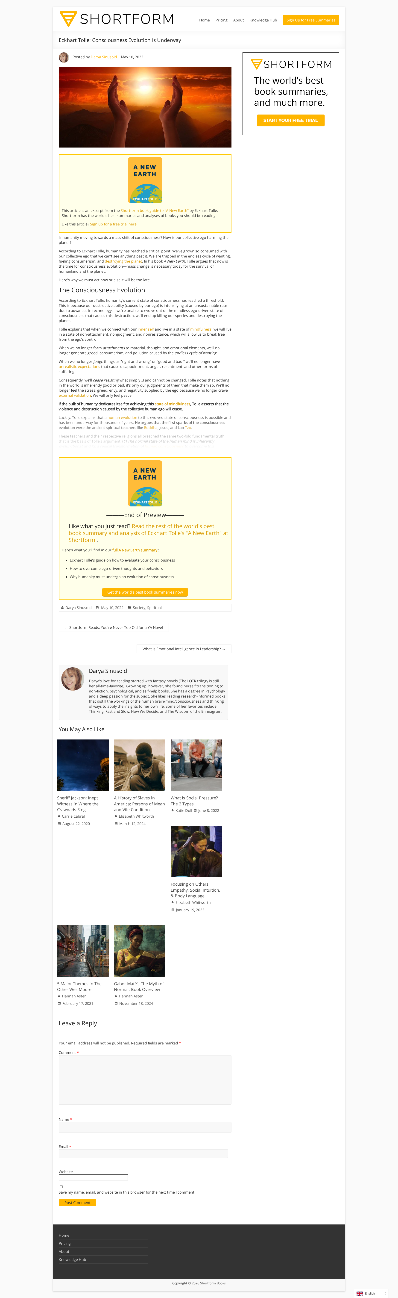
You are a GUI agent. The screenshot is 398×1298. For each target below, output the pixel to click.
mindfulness (201, 329)
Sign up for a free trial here (114, 224)
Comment (69, 1052)
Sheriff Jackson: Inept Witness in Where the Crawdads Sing (78, 803)
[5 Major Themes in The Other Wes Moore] (83, 927)
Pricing (222, 20)
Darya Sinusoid (104, 56)
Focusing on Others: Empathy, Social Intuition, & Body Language (195, 889)
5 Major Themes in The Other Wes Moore (79, 986)
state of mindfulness (172, 403)
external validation (75, 395)
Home (204, 20)
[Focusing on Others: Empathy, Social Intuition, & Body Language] (196, 828)
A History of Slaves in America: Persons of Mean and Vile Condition (139, 803)
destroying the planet (123, 261)
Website (66, 1171)
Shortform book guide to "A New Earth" (155, 210)
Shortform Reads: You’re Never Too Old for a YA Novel (114, 627)
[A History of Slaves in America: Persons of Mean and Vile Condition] (140, 741)
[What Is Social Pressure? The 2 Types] (196, 741)
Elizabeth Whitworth (136, 816)
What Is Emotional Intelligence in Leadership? (184, 648)
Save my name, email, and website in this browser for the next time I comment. (127, 1192)
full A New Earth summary (135, 550)
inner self (146, 329)
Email (65, 1146)
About (238, 20)
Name (65, 1119)
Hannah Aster (74, 996)
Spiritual (154, 607)
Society (139, 607)
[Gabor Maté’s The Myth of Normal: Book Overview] (140, 927)
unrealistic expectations (79, 366)
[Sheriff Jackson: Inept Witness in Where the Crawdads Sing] (83, 741)
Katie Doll (184, 810)
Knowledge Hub (263, 20)
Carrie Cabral (73, 816)
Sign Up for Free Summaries (311, 20)
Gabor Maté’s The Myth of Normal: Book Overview (139, 986)
